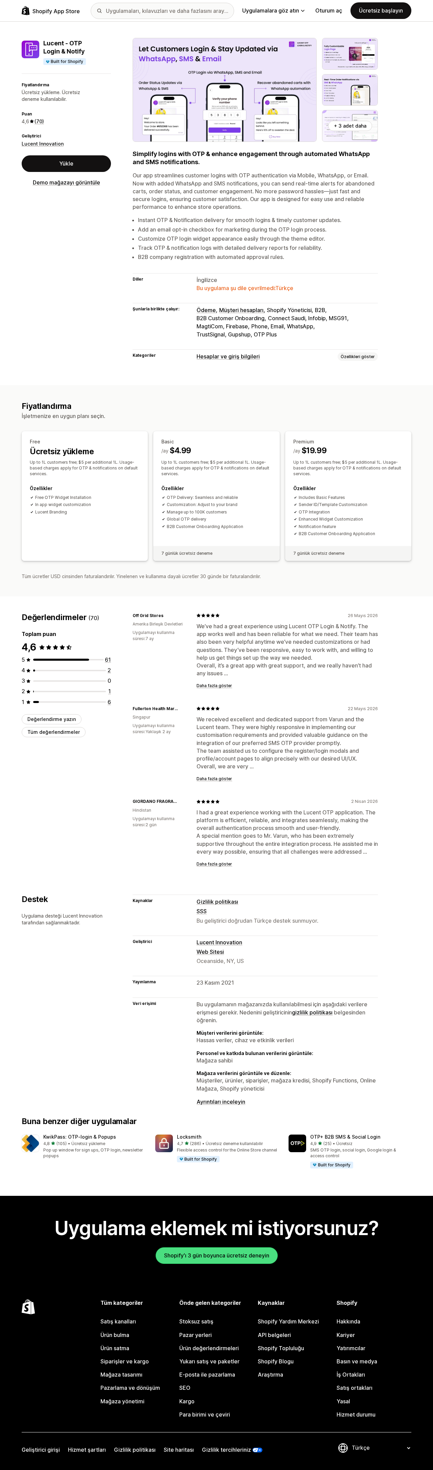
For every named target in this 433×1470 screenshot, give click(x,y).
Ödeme (206, 310)
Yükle (66, 163)
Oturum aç (328, 10)
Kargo (187, 1401)
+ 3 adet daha (350, 126)
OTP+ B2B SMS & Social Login (345, 1137)
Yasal (343, 1401)
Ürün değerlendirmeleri (209, 1348)
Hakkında (348, 1321)
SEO (184, 1387)
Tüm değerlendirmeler (53, 732)
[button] (83, 1147)
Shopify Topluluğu (281, 1348)
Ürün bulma (114, 1335)
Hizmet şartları (87, 1449)
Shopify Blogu (276, 1361)
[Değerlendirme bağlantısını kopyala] (167, 615)
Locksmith (189, 1137)
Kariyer (346, 1335)
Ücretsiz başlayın (381, 10)
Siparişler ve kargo (124, 1361)
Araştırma (270, 1374)
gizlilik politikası (312, 1012)
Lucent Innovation (43, 144)
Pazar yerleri (195, 1335)
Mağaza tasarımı (121, 1374)
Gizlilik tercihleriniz (226, 1449)
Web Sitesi (210, 951)
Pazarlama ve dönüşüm (130, 1387)
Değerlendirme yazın (51, 719)
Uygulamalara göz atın (270, 10)
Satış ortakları (354, 1387)
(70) (39, 121)
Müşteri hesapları (241, 310)
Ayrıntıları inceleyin (221, 1101)
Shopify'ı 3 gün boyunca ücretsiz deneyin (216, 1255)
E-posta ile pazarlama (207, 1374)
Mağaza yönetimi (122, 1401)
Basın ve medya (357, 1361)
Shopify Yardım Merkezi (288, 1321)
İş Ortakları (351, 1374)
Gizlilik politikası (217, 901)
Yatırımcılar (351, 1348)
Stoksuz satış (196, 1321)
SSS (202, 911)
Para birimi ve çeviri (204, 1414)
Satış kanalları (118, 1321)
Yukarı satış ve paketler (209, 1361)
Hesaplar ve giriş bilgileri (228, 356)
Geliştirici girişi (41, 1449)
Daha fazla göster (214, 685)
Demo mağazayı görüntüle (66, 182)
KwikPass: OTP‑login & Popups (79, 1137)
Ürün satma (114, 1348)
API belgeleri (274, 1335)
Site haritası (179, 1449)
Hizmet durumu (356, 1414)
